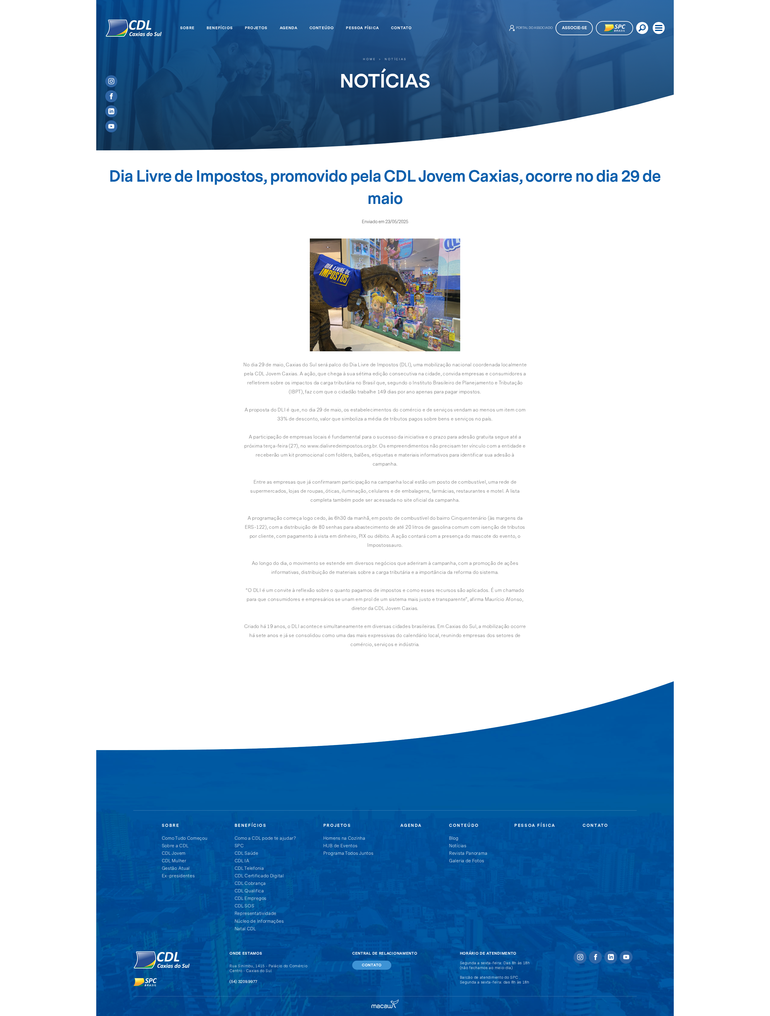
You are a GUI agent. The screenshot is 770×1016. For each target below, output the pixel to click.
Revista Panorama (468, 853)
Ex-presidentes (178, 876)
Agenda (288, 28)
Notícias (396, 59)
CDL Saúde (246, 853)
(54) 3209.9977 (243, 981)
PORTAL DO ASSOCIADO (534, 28)
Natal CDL (245, 929)
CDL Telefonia (249, 868)
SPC (239, 846)
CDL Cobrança (250, 883)
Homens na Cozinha (344, 838)
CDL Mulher (174, 861)
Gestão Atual (176, 868)
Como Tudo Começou (185, 838)
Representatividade (256, 913)
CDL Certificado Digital (259, 876)
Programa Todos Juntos (348, 853)
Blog (454, 838)
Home (369, 59)
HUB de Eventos (340, 846)
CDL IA (242, 861)
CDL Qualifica (249, 891)
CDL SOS (244, 906)
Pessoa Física (362, 28)
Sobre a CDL (175, 846)
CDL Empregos (250, 898)
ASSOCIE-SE (574, 28)
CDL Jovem (174, 853)
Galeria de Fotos (466, 861)
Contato (401, 28)
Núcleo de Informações (259, 921)
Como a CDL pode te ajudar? (265, 838)
